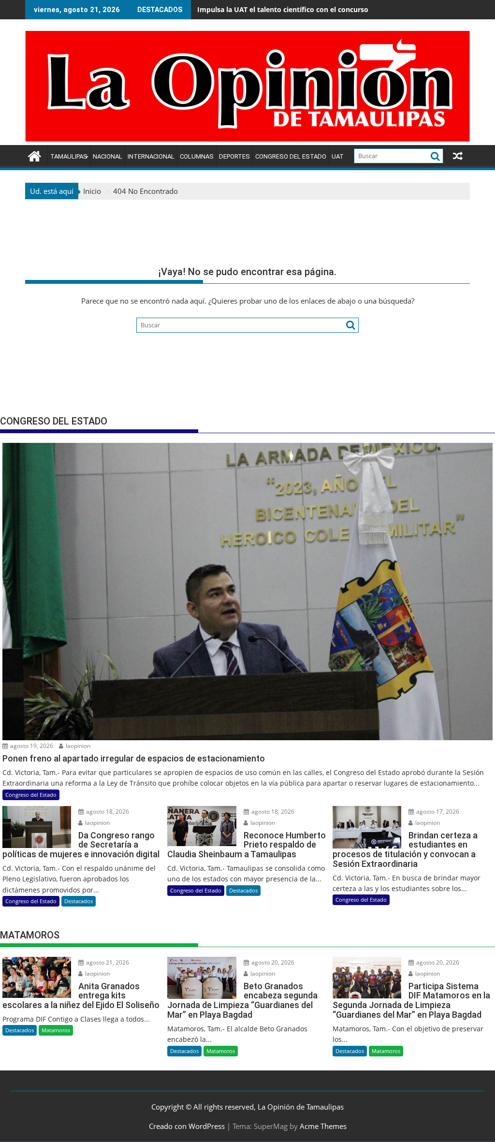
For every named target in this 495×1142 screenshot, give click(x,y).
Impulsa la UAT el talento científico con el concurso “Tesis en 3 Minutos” (317, 9)
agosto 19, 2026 (31, 746)
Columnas (197, 156)
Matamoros (56, 1030)
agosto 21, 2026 (107, 962)
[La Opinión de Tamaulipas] (247, 139)
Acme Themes (323, 1126)
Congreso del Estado (290, 156)
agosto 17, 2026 (437, 811)
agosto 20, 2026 (272, 962)
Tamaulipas (68, 156)
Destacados (78, 901)
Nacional (107, 156)
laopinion (77, 746)
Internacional (151, 156)
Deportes (234, 156)
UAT (338, 156)
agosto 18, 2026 (107, 811)
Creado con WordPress (187, 1126)
